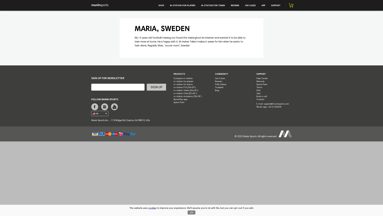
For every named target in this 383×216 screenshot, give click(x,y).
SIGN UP (156, 87)
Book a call (261, 97)
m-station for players (182, 6)
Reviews (235, 6)
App (263, 6)
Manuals (260, 82)
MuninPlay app (180, 100)
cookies (152, 208)
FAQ (258, 91)
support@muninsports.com (276, 104)
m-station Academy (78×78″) (188, 97)
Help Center (262, 79)
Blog (217, 91)
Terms (259, 88)
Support (276, 6)
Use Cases (250, 6)
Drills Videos (220, 85)
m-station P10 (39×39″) (185, 88)
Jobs (258, 94)
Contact (260, 100)
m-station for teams (213, 6)
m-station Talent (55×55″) (186, 91)
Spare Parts (179, 103)
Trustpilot (219, 88)
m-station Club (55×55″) (185, 94)
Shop (161, 6)
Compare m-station (183, 79)
